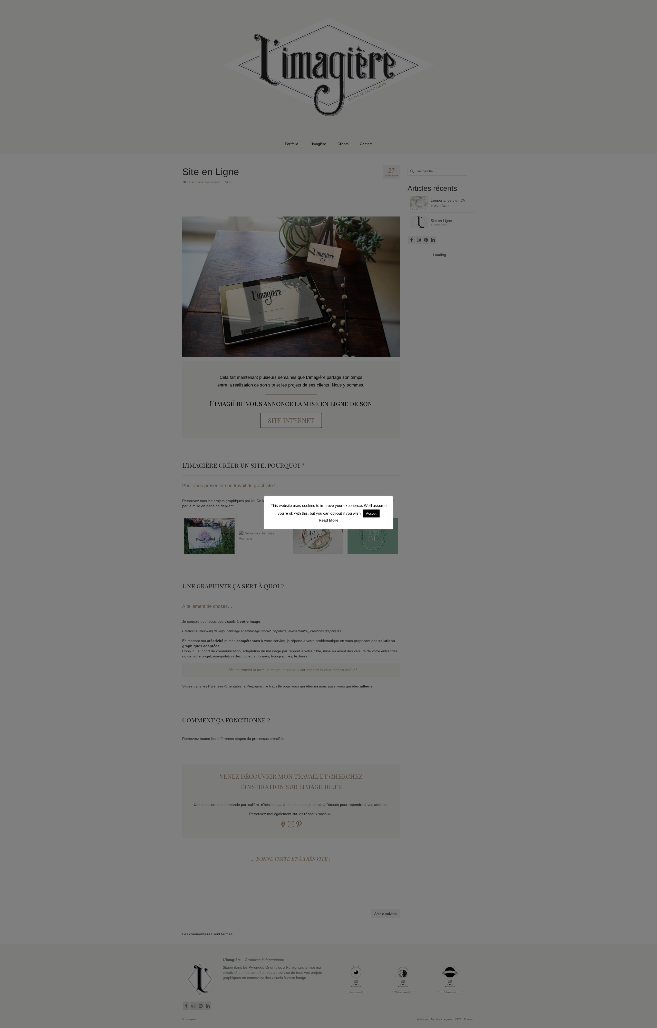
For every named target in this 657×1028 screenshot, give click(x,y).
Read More (328, 520)
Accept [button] (371, 513)
